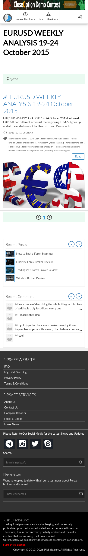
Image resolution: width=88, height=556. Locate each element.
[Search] (81, 462)
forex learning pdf (74, 142)
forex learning (57, 142)
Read (78, 156)
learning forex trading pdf (57, 150)
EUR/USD (34, 138)
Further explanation (14, 544)
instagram (27, 442)
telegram (14, 443)
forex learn (43, 142)
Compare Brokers (15, 413)
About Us (10, 401)
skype (52, 442)
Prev (71, 244)
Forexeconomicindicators (67, 146)
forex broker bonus (26, 142)
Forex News (14, 146)
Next (79, 244)
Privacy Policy (12, 377)
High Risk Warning (15, 372)
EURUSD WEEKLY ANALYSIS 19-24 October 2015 (38, 103)
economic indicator (18, 138)
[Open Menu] (80, 16)
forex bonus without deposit (55, 138)
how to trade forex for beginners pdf (26, 150)
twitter (40, 442)
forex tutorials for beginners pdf (37, 146)
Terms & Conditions (16, 383)
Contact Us (11, 407)
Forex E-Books (13, 418)
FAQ (7, 366)
